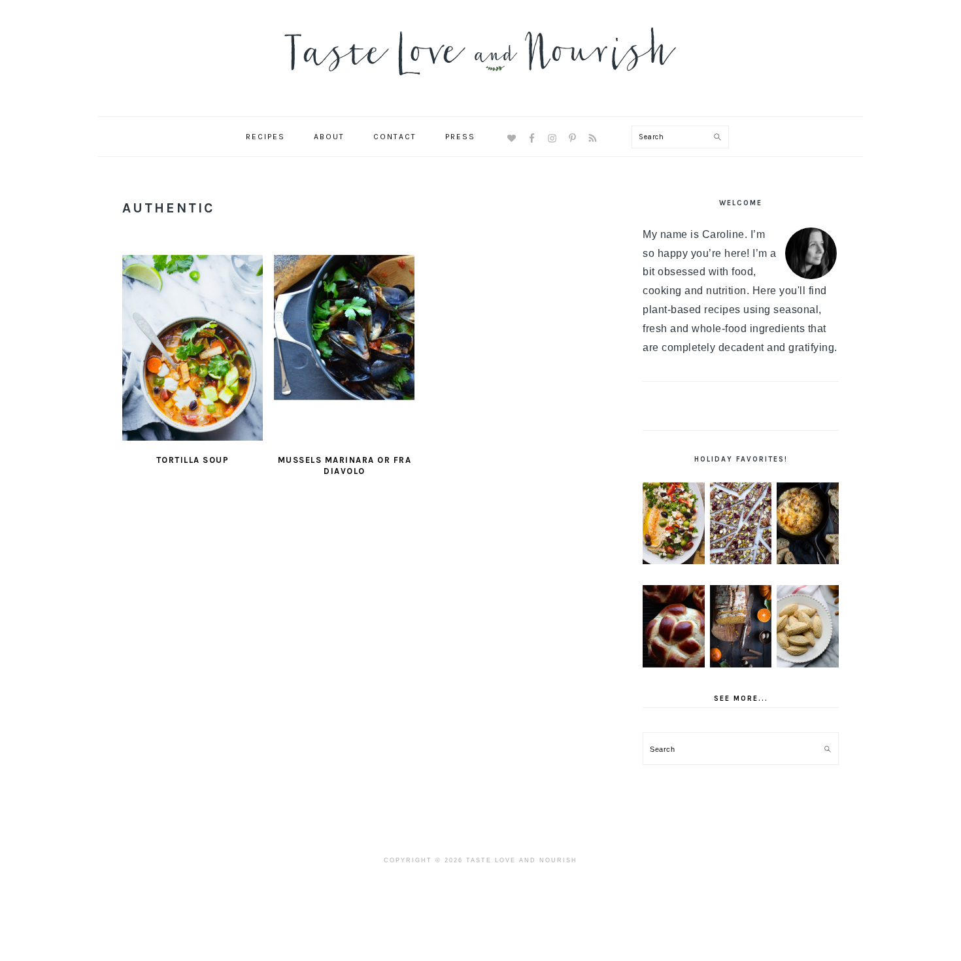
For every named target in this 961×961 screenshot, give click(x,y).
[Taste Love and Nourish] (480, 84)
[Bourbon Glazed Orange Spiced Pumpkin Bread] (741, 626)
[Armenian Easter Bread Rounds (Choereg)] (674, 626)
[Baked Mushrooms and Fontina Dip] (808, 523)
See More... (741, 698)
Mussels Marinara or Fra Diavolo (345, 465)
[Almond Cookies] (808, 626)
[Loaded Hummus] (674, 523)
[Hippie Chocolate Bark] (741, 523)
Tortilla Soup (192, 460)
